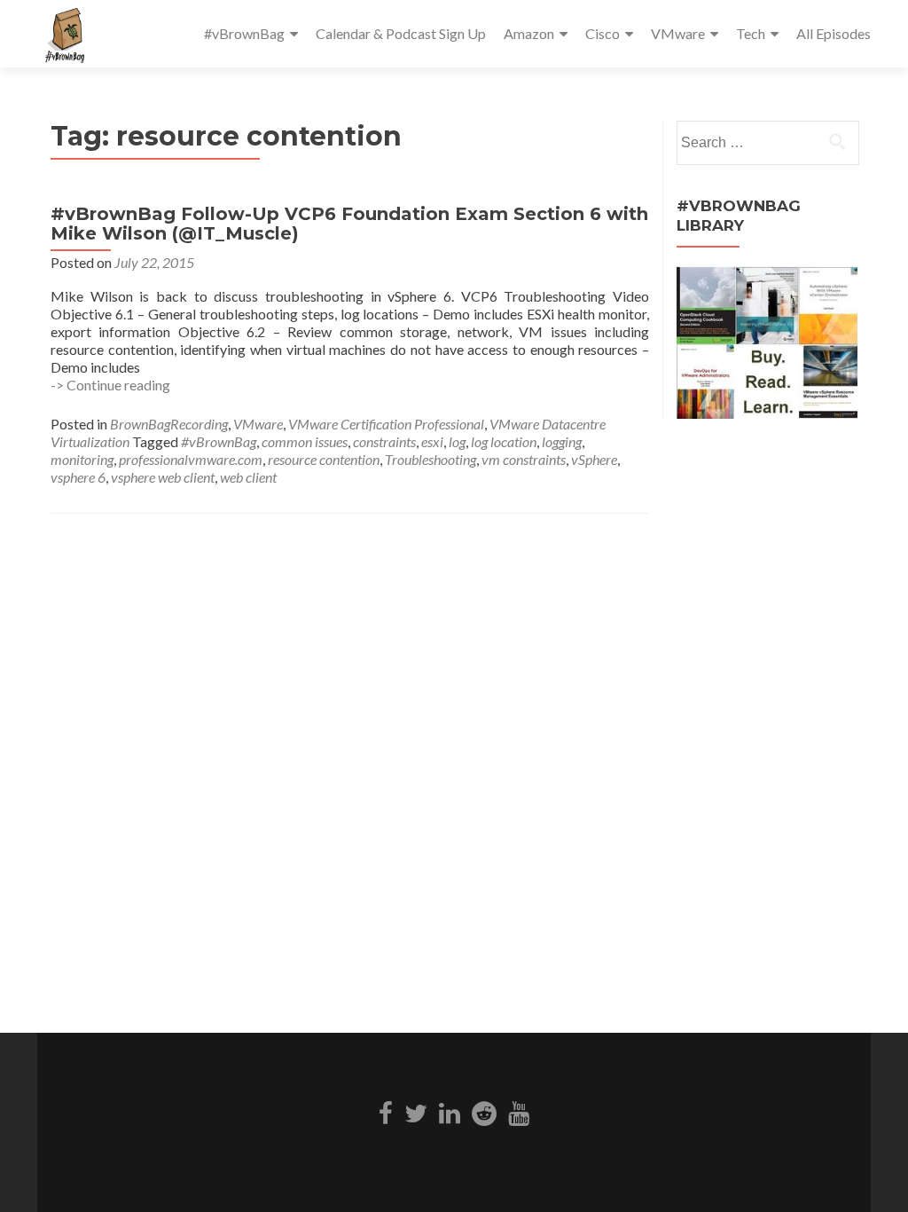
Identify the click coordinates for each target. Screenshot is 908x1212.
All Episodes (833, 33)
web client (248, 476)
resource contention (324, 459)
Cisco (602, 33)
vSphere (594, 459)
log (457, 441)
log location (503, 441)
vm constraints (523, 459)
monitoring (82, 459)
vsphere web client (163, 476)
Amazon (529, 33)
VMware (678, 33)
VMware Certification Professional (386, 423)
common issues (305, 441)
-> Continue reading (110, 384)
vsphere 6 (78, 476)
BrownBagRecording (169, 423)
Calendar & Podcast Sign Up (401, 33)
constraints (384, 441)
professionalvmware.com (190, 459)
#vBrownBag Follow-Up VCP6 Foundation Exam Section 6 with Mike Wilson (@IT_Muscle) (349, 223)
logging (562, 441)
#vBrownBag (244, 33)
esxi (432, 441)
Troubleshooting (430, 459)
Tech (750, 33)
